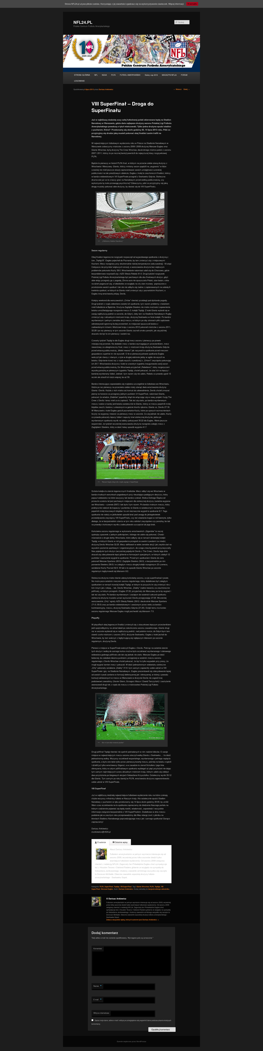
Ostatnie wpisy (121, 842)
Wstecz (177, 89)
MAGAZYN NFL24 (169, 75)
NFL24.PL (82, 22)
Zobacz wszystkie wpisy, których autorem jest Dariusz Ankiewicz (132, 919)
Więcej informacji (176, 3)
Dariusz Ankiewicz (106, 89)
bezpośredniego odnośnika (158, 889)
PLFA (113, 75)
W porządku (192, 4)
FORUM (184, 75)
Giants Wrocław (142, 886)
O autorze (101, 842)
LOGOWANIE (79, 80)
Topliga (116, 886)
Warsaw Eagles (107, 889)
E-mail (97, 999)
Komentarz (97, 948)
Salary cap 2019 (151, 75)
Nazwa (97, 986)
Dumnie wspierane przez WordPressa (131, 1041)
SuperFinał (109, 886)
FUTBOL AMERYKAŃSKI (130, 75)
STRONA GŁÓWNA (82, 75)
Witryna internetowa (101, 1013)
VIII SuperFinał (126, 886)
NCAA (104, 75)
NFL (96, 75)
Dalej (187, 89)
